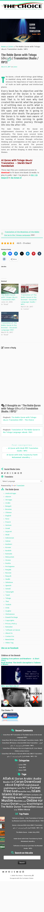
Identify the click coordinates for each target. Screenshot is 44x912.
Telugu (8, 598)
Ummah (39, 807)
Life (40, 795)
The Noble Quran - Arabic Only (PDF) (28, 832)
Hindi (7, 535)
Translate (20, 486)
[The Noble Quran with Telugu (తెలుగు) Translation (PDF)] (10, 289)
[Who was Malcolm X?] (21, 697)
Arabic (8, 503)
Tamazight (9, 592)
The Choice (19, 875)
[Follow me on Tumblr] (13, 473)
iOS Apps (8, 500)
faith (19, 788)
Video (21, 809)
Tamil (7, 595)
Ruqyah (8, 576)
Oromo (8, 560)
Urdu (7, 608)
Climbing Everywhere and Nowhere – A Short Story (20, 659)
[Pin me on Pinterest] (18, 473)
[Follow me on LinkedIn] (21, 473)
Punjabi (8, 570)
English (8, 516)
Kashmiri (8, 544)
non (24, 801)
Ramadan (9, 627)
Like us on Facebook (9, 648)
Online (32, 800)
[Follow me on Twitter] (5, 473)
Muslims (18, 800)
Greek (7, 528)
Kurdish (8, 550)
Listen (10, 47)
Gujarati (8, 531)
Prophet (5, 803)
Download (32, 781)
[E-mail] (2, 473)
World (27, 809)
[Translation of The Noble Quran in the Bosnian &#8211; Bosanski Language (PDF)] (10, 317)
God (14, 791)
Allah (7, 778)
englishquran (10, 788)
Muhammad (34, 797)
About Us (9, 633)
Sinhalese (9, 582)
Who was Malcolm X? (10, 686)
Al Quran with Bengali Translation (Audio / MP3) (27, 740)
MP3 (25, 797)
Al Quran (17, 778)
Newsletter (9, 639)
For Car (26, 788)
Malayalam (9, 557)
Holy (29, 791)
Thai (7, 601)
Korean (8, 547)
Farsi (7, 519)
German (8, 525)
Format (35, 788)
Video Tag (9, 643)
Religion (38, 803)
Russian (8, 573)
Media (19, 797)
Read (20, 767)
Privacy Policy (11, 624)
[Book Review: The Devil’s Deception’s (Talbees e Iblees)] (21, 675)
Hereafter (22, 791)
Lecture (27, 794)
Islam (35, 791)
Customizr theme (27, 878)
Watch (20, 770)
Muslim (7, 800)
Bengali (8, 506)
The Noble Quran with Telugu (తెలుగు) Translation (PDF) (9, 297)
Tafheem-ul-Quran (12, 630)
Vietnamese (10, 614)
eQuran (8, 496)
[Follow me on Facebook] (8, 473)
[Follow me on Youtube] (15, 473)
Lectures (35, 795)
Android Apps (10, 493)
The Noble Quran (11, 806)
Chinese (8, 512)
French (8, 522)
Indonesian (9, 538)
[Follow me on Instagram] (11, 473)
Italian (7, 541)
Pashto (8, 563)
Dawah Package (11, 617)
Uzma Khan (6, 735)
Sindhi (7, 579)
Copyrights (9, 620)
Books (6, 781)
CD (12, 781)
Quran (14, 803)
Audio (37, 778)
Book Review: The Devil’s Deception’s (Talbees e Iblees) (21, 663)
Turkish (8, 604)
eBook (9, 784)
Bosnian (8, 509)
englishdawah (32, 785)
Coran (19, 781)
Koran (18, 794)
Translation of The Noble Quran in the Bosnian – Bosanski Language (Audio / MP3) (29, 299)
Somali (8, 589)
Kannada (8, 554)
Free (7, 791)
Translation (29, 806)
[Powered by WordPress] (33, 875)
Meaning (9, 797)
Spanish (8, 585)
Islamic (7, 794)
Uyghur (8, 611)
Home (3, 47)
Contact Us (9, 636)
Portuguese (9, 566)
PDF (40, 800)
